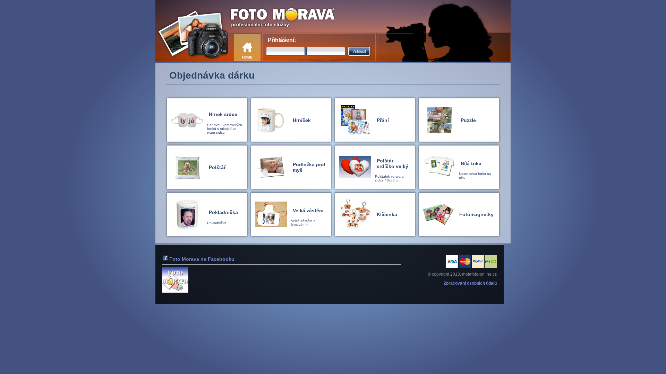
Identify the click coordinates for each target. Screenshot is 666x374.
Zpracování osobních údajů (470, 283)
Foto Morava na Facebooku (201, 259)
